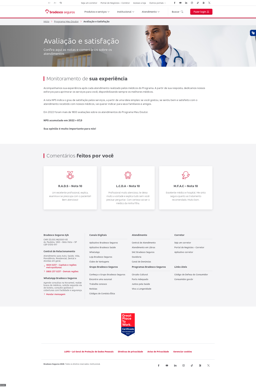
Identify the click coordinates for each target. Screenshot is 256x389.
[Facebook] (174, 3)
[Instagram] (192, 3)
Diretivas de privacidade (130, 351)
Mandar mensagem (55, 294)
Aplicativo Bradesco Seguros (103, 242)
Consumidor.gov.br (183, 279)
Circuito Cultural (140, 274)
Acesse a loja (139, 3)
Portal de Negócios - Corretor (115, 3)
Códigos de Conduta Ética (102, 293)
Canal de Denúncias (141, 261)
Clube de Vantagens (99, 261)
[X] (209, 3)
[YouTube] (180, 3)
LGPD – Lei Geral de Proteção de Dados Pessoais (88, 351)
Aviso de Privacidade (158, 351)
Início (46, 21)
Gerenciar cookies (182, 351)
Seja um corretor (89, 3)
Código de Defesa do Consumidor (191, 274)
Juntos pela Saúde (141, 284)
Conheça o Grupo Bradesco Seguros (107, 274)
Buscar (175, 11)
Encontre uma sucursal (100, 279)
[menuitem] (97, 11)
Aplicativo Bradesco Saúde (102, 247)
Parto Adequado (140, 279)
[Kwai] (203, 3)
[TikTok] (197, 3)
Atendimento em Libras (143, 247)
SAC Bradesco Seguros (143, 252)
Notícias (93, 288)
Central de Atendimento (144, 242)
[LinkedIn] (186, 3)
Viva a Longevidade (141, 288)
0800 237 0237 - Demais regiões (62, 271)
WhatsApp (94, 252)
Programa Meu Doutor (66, 21)
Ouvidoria (136, 257)
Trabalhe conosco (98, 284)
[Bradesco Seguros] (60, 11)
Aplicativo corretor (183, 252)
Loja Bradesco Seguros (100, 257)
